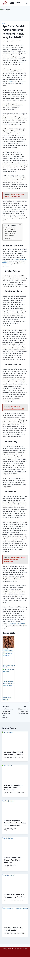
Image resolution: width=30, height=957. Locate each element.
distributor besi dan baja (17, 624)
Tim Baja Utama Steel (9, 41)
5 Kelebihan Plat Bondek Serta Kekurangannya (23, 710)
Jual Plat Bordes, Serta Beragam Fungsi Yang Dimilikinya (12, 860)
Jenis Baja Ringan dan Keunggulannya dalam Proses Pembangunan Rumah (15, 823)
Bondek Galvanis (11, 229)
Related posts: (10, 238)
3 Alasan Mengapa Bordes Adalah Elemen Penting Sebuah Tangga (13, 787)
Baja (3, 23)
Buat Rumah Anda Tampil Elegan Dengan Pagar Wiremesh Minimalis (7, 712)
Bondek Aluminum (11, 231)
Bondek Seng (10, 235)
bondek (11, 81)
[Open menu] (26, 3)
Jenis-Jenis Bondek (9, 228)
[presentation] (15, 740)
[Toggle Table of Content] (19, 225)
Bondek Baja (10, 237)
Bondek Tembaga (11, 233)
